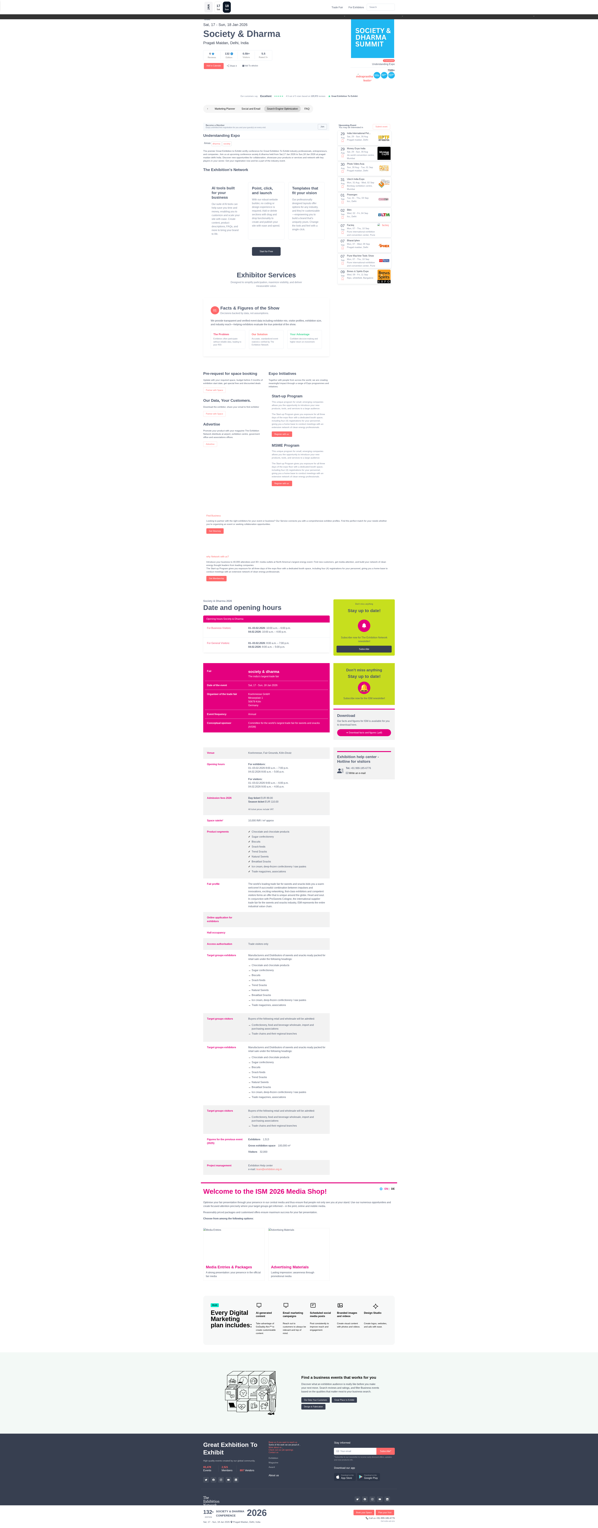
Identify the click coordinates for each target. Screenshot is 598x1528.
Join (322, 126)
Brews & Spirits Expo (358, 271)
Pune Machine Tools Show (360, 255)
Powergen (352, 194)
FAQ (306, 108)
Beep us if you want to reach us (283, 1442)
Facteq (350, 225)
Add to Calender (213, 66)
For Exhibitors (356, 7)
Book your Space (364, 1512)
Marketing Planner (225, 108)
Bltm (349, 209)
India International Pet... (359, 133)
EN (386, 1189)
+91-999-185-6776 (385, 1518)
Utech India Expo (355, 179)
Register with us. (282, 434)
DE (393, 1189)
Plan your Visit (385, 1512)
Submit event (381, 126)
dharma (216, 143)
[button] (345, 1477)
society (226, 143)
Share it (233, 66)
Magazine (273, 1462)
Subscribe (364, 649)
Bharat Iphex (353, 240)
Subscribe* (385, 1451)
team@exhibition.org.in (269, 1169)
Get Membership (216, 578)
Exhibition (273, 1458)
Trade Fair (337, 7)
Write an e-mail (357, 773)
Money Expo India (356, 148)
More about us (275, 1447)
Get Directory (215, 531)
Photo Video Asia (355, 163)
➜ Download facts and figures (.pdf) (364, 732)
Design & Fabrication (313, 1406)
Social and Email (251, 108)
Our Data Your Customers (315, 1400)
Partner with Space (214, 390)
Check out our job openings (281, 1450)
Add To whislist (251, 66)
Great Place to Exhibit (344, 1400)
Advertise (210, 444)
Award (272, 1467)
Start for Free (266, 251)
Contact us (273, 1452)
